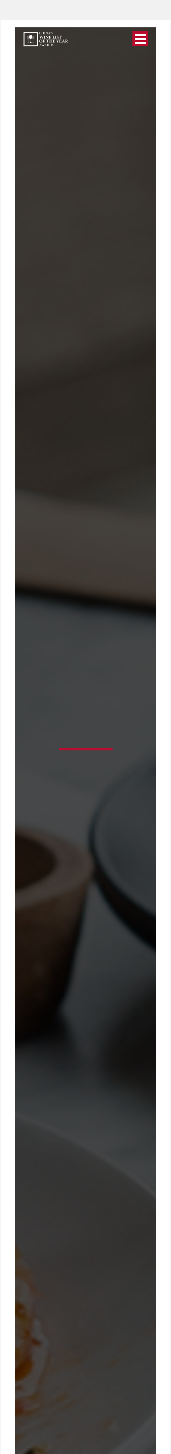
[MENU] (140, 38)
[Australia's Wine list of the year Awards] (45, 39)
